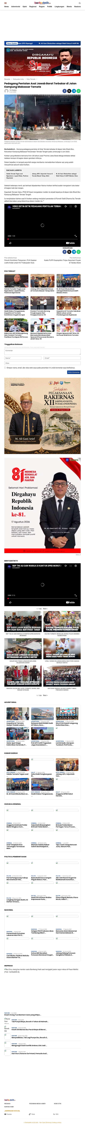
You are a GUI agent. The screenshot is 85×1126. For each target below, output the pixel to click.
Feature (7, 1013)
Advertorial (11, 721)
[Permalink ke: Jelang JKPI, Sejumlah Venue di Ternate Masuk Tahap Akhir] (42, 280)
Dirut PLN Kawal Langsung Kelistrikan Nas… (67, 724)
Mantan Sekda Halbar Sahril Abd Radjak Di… (40, 846)
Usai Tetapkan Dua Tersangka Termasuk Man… (16, 846)
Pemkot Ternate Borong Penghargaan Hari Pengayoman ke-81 (40, 313)
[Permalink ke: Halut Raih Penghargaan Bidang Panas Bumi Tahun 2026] (42, 764)
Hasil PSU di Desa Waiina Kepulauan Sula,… (41, 898)
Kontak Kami (9, 1107)
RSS (57, 1114)
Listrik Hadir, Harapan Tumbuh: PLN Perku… (65, 744)
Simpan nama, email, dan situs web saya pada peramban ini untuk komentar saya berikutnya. (41, 367)
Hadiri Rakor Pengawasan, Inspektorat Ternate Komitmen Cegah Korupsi (14, 313)
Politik (9, 876)
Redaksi (7, 1104)
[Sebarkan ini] (65, 91)
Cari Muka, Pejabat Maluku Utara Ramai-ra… (18, 956)
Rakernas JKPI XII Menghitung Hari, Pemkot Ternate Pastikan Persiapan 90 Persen (16, 335)
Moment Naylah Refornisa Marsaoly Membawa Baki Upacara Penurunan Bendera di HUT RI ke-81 (42, 336)
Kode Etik (57, 1104)
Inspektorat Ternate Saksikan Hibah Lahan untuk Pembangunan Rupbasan (69, 313)
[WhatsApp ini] (78, 91)
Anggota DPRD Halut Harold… (64, 795)
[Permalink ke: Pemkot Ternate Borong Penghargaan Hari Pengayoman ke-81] (42, 303)
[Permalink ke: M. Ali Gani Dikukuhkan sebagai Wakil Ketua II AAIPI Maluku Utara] (69, 280)
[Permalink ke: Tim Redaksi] (6, 91)
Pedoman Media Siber (37, 1104)
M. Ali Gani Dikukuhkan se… (18, 794)
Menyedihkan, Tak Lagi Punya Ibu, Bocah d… (30, 1038)
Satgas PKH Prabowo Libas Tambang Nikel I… (42, 932)
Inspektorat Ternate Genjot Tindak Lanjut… (16, 724)
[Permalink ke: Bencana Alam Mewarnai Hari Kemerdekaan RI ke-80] (67, 921)
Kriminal (9, 823)
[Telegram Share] (74, 91)
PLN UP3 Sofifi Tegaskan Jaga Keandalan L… (41, 744)
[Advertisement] (42, 25)
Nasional (10, 931)
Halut (33, 772)
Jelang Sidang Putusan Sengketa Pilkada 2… (65, 954)
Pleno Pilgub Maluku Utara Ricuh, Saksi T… (67, 898)
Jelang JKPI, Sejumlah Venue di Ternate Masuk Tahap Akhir (42, 175)
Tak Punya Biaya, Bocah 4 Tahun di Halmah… (30, 1022)
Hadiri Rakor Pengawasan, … (42, 795)
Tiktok (33, 1114)
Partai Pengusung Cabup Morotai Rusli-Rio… (17, 879)
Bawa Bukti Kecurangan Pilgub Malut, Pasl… (41, 879)
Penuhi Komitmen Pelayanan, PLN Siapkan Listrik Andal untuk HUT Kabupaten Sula (20, 260)
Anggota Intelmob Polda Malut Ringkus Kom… (17, 826)
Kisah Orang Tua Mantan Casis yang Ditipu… (22, 1015)
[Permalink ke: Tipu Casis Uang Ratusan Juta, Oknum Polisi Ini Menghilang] (67, 835)
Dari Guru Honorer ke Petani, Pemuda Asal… (30, 1053)
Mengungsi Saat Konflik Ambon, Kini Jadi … (29, 1046)
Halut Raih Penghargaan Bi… (41, 775)
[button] (7, 61)
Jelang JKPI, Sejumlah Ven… (65, 775)
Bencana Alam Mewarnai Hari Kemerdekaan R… (66, 932)
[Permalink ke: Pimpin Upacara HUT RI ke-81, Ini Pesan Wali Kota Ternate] (69, 325)
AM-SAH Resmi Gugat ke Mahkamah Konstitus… (66, 879)
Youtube (9, 1114)
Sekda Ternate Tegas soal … (17, 775)
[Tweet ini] (69, 91)
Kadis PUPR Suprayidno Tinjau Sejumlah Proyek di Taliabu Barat (62, 260)
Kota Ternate (11, 772)
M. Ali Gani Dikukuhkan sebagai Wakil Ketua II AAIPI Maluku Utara (67, 175)
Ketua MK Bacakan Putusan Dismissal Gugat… (42, 954)
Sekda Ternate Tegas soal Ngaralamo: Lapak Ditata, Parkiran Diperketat (17, 176)
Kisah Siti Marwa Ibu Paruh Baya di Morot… (29, 1030)
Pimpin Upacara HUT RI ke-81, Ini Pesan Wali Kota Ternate (68, 334)
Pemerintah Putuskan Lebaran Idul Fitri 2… (16, 934)
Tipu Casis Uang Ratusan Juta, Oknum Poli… (66, 846)
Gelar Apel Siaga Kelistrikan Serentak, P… (17, 744)
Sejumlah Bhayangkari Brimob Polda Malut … (40, 826)
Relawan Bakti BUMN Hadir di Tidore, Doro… (42, 724)
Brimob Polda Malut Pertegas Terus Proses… (66, 826)
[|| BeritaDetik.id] (42, 3)
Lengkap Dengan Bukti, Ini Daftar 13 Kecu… (17, 901)
